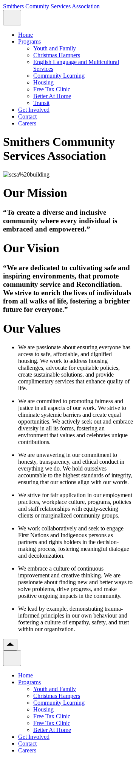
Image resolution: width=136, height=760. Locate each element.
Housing (43, 82)
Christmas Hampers (56, 55)
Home (25, 34)
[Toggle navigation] (12, 17)
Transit (41, 103)
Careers (27, 123)
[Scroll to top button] (10, 645)
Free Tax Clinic (51, 89)
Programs (29, 41)
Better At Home (52, 96)
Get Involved (33, 109)
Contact (27, 116)
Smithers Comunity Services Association (51, 6)
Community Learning (59, 75)
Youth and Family (54, 48)
